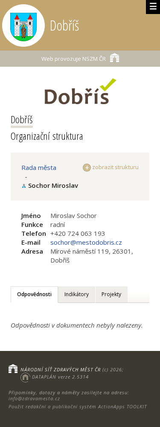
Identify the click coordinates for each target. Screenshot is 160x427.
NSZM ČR (73, 58)
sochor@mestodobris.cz (86, 242)
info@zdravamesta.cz (34, 398)
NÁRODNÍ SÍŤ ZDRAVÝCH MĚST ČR (60, 369)
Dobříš (22, 119)
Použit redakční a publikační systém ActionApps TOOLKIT (78, 406)
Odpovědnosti (34, 294)
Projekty (111, 294)
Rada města (38, 167)
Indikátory (76, 294)
